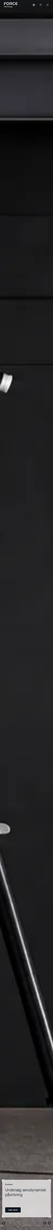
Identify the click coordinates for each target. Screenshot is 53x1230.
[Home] (10, 4)
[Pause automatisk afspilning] (3, 1223)
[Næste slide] (49, 1223)
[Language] (33, 4)
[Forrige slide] (44, 1223)
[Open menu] (47, 4)
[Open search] (40, 4)
